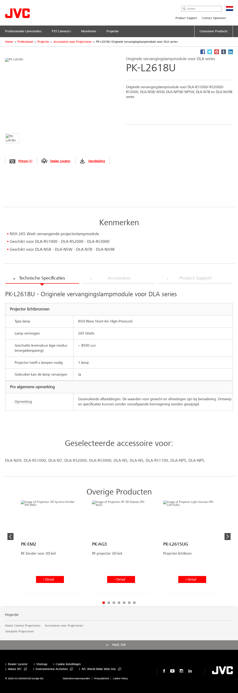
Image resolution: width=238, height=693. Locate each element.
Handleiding (96, 161)
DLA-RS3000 (100, 460)
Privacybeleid (101, 678)
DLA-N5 (120, 460)
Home (9, 42)
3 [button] (114, 603)
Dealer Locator (60, 161)
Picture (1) (25, 161)
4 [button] (119, 603)
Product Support (186, 18)
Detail (49, 579)
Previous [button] (10, 536)
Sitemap (41, 664)
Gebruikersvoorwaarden (76, 678)
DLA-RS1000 (35, 460)
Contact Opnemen (214, 18)
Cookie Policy (120, 678)
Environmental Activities (52, 669)
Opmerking (23, 401)
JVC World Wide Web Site (99, 669)
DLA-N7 (55, 460)
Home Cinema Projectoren (22, 626)
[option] (50, 549)
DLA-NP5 (178, 460)
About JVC (15, 669)
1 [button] (103, 603)
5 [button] (124, 603)
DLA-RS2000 (75, 460)
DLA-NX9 (13, 460)
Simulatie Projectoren (19, 631)
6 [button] (129, 603)
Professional (25, 42)
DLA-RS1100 (157, 460)
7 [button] (134, 603)
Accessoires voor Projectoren (72, 42)
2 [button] (109, 603)
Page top (119, 645)
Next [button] (228, 536)
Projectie (43, 42)
